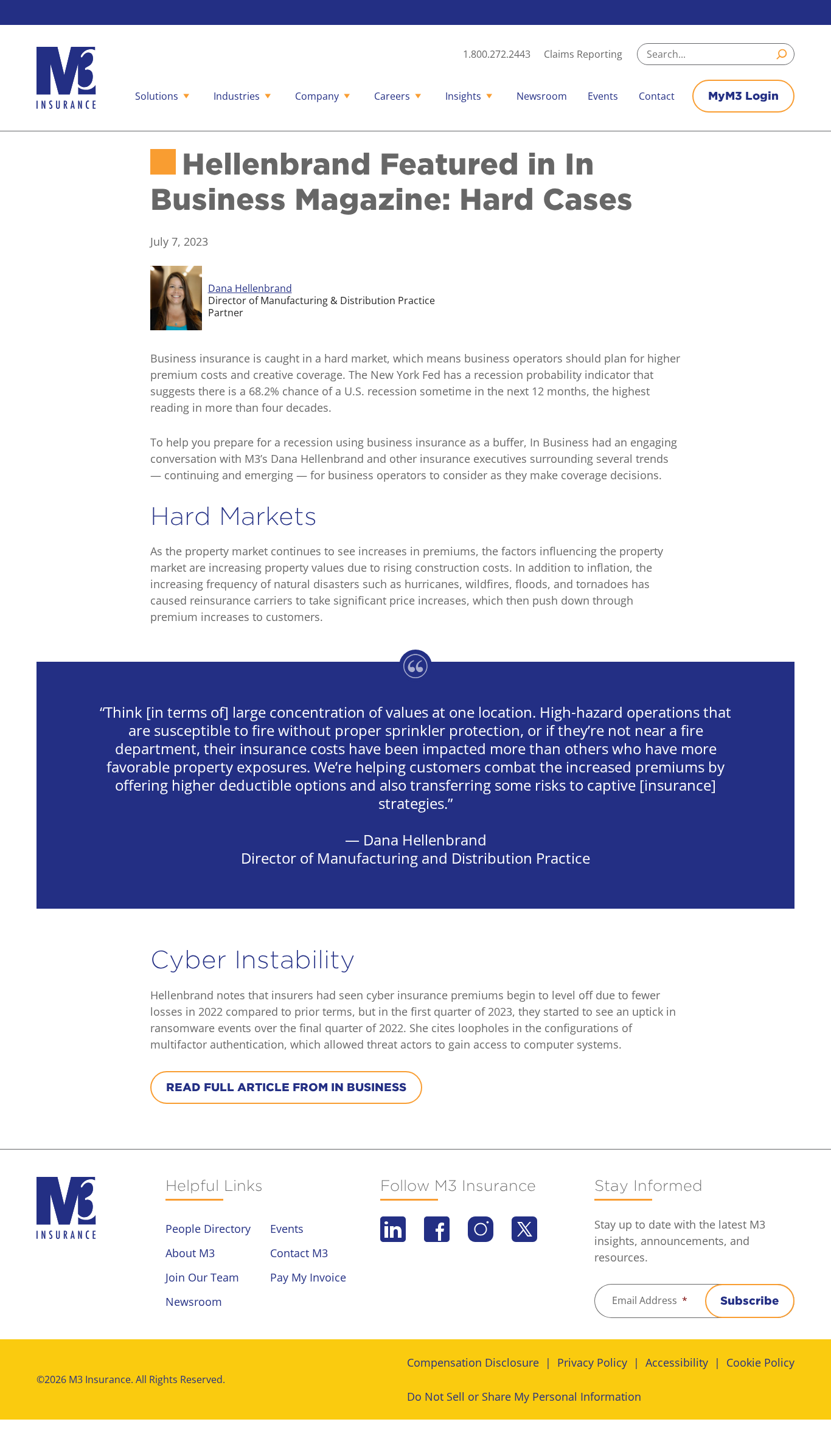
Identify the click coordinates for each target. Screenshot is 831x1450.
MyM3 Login (743, 95)
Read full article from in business (286, 1087)
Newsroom (541, 96)
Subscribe (749, 1300)
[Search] (783, 54)
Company (317, 96)
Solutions (156, 96)
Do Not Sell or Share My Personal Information (524, 1396)
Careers (392, 96)
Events (603, 96)
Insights (463, 96)
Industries (237, 96)
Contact (657, 96)
